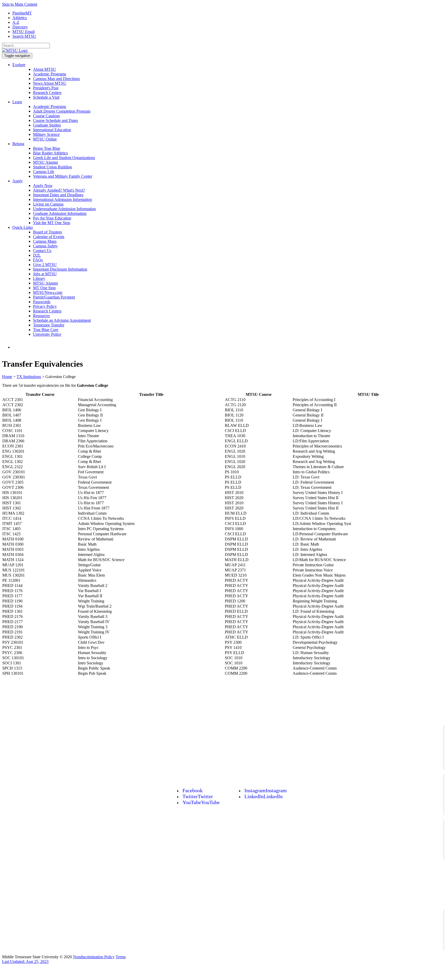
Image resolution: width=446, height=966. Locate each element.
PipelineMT (22, 13)
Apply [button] (17, 181)
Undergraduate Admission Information (64, 209)
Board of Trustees (47, 232)
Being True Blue (46, 148)
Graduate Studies (47, 125)
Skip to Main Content (19, 4)
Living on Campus (48, 204)
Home (7, 376)
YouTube (201, 802)
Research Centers (47, 92)
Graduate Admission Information (59, 213)
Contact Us (42, 250)
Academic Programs (49, 74)
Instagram (265, 790)
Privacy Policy (45, 306)
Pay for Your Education (52, 218)
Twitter (197, 796)
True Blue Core (45, 329)
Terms (121, 957)
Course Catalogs (46, 116)
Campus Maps (45, 241)
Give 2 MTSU (45, 264)
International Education (52, 130)
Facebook (192, 790)
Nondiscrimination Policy (94, 957)
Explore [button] (18, 64)
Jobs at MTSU (45, 274)
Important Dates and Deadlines (58, 195)
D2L (37, 255)
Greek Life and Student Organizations (64, 157)
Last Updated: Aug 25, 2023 (25, 961)
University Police (47, 334)
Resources (41, 315)
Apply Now (43, 185)
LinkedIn (263, 796)
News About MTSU (49, 83)
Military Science (46, 134)
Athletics (19, 17)
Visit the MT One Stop (51, 223)
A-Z (15, 22)
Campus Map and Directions (56, 78)
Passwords (41, 302)
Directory (20, 27)
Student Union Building (52, 167)
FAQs (38, 260)
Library (39, 278)
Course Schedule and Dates (55, 120)
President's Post (45, 88)
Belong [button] (18, 144)
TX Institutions (29, 376)
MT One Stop (44, 288)
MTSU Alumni (45, 162)
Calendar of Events (48, 236)
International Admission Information (62, 199)
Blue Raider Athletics (50, 153)
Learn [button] (17, 102)
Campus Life (43, 171)
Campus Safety (45, 246)
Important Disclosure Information (60, 269)
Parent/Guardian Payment (54, 297)
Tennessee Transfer (48, 325)
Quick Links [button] (22, 227)
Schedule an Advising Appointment (62, 320)
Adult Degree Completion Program (61, 111)
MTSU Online (45, 139)
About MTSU (44, 69)
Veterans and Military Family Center (62, 176)
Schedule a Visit (46, 97)
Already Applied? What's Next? (59, 190)
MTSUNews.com (47, 292)
